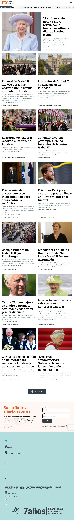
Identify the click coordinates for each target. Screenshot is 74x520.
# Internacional (47, 50)
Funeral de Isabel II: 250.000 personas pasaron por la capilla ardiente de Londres (17, 86)
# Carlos (19, 380)
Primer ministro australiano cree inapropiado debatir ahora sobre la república (16, 196)
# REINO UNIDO (57, 105)
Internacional (47, 13)
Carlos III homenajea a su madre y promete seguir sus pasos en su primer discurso (18, 307)
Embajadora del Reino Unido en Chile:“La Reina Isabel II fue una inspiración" (53, 254)
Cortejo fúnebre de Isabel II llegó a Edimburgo (15, 252)
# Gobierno (40, 157)
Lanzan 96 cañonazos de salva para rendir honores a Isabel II (55, 303)
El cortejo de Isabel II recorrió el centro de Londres (17, 140)
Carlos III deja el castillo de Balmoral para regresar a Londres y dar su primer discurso (19, 361)
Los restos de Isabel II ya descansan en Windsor (53, 84)
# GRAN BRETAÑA (13, 105)
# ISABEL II (54, 50)
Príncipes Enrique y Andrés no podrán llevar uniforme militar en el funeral (55, 195)
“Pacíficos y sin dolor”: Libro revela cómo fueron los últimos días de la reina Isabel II (56, 26)
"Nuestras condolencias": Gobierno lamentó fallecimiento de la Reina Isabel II (51, 363)
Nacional (41, 134)
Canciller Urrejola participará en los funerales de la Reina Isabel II (52, 142)
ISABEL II (39, 391)
